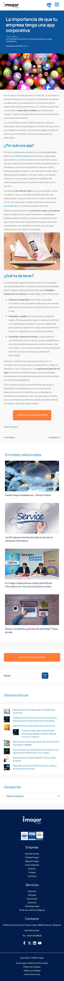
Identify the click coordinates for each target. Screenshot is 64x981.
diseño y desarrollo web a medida (23, 403)
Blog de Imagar (32, 861)
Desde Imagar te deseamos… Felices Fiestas (28, 495)
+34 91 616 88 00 (34, 936)
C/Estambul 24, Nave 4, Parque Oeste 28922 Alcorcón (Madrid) (32, 925)
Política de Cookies (32, 967)
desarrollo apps (11, 427)
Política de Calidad (32, 970)
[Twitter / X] (29, 943)
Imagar (7, 114)
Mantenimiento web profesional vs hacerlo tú (34, 725)
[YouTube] (39, 943)
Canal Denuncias (32, 974)
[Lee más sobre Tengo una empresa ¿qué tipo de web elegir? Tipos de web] (32, 609)
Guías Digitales (32, 865)
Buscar (7, 675)
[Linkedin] (34, 943)
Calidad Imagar (32, 857)
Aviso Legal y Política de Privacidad (32, 963)
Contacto (32, 876)
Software (32, 895)
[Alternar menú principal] (57, 4)
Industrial (32, 902)
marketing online (22, 156)
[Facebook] (24, 943)
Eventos (32, 869)
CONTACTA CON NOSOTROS (32, 415)
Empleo (32, 872)
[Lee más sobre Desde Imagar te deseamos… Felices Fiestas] (32, 476)
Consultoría (32, 899)
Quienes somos (32, 853)
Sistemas (32, 891)
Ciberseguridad (32, 906)
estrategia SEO (10, 206)
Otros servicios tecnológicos (32, 910)
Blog (26, 46)
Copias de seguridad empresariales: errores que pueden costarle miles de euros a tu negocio (39, 733)
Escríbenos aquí (32, 930)
